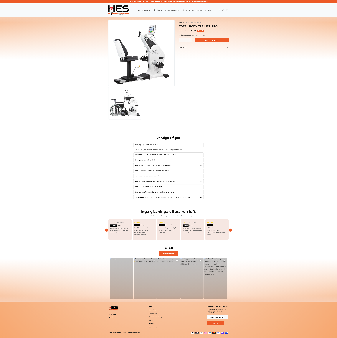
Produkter (152, 310)
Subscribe (215, 323)
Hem (180, 22)
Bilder (151, 320)
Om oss (151, 323)
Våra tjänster (153, 313)
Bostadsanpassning (155, 316)
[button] (146, 10)
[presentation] (106, 230)
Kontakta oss (153, 327)
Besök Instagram (168, 253)
